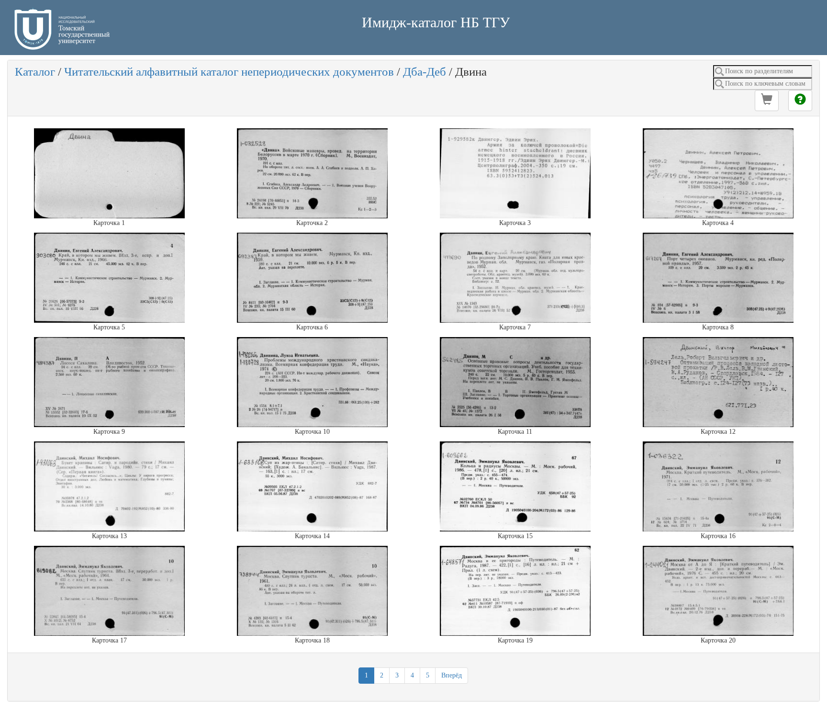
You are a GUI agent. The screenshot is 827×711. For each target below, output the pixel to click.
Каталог (35, 71)
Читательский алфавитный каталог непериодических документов (229, 71)
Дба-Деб (424, 71)
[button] (767, 100)
